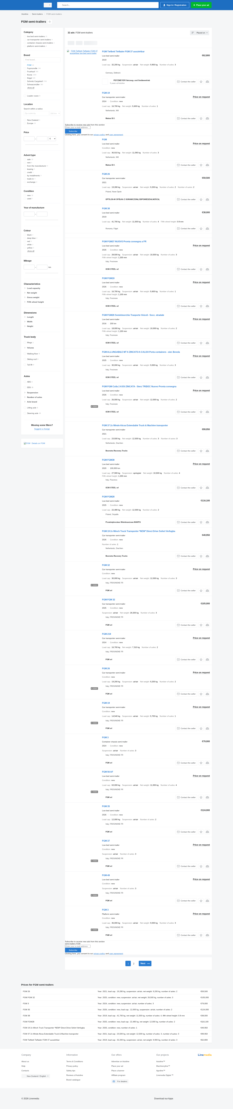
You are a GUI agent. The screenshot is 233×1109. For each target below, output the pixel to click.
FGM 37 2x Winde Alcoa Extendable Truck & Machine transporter (135, 425)
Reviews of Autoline (74, 1075)
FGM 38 (106, 208)
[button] (200, 81)
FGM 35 (106, 806)
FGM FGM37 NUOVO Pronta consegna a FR (124, 241)
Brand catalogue (73, 1080)
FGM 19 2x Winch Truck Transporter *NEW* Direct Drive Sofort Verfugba (138, 531)
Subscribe (73, 131)
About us (25, 1061)
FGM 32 (106, 565)
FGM (104, 139)
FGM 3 (105, 737)
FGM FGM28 (108, 497)
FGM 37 (106, 841)
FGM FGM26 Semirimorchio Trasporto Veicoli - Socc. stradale (133, 315)
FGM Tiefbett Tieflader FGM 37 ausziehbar (123, 51)
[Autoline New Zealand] (30, 5)
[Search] (59, 5)
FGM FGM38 (108, 460)
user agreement (116, 135)
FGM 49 (106, 875)
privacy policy (99, 135)
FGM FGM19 (108, 278)
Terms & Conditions (74, 1061)
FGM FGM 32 (108, 599)
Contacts (25, 1071)
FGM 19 (106, 93)
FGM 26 (106, 174)
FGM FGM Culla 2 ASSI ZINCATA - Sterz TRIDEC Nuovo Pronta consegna (139, 386)
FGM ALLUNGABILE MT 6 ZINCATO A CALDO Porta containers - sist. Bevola (141, 352)
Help (23, 1066)
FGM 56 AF (107, 772)
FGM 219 (106, 634)
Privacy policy (72, 1066)
